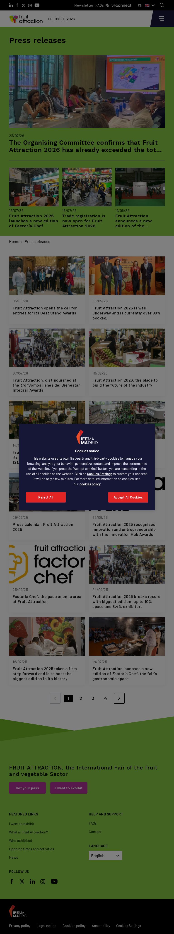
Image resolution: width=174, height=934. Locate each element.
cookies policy (90, 484)
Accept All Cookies (128, 497)
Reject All (45, 497)
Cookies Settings (99, 474)
